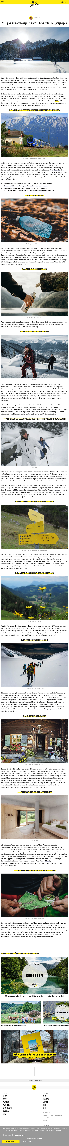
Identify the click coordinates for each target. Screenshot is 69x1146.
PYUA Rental (14, 409)
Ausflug (6, 1102)
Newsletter (46, 1117)
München (46, 1102)
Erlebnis (6, 1111)
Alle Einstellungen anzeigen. (34, 1138)
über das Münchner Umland (39, 78)
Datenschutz (46, 1125)
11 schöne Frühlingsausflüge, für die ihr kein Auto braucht (25, 188)
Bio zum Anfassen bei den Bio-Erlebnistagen (13, 1026)
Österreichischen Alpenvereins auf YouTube (37, 937)
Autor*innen (46, 1112)
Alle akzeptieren (11, 1141)
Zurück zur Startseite (34, 1080)
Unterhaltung (8, 1108)
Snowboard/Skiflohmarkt (46, 476)
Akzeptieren (27, 1141)
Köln (44, 1105)
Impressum (46, 1123)
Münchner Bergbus (57, 170)
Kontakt (45, 1120)
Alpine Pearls (31, 854)
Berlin (45, 1096)
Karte (5, 1114)
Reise (44, 1108)
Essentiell (7, 1135)
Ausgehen (6, 1105)
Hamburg (46, 1099)
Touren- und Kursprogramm (44, 709)
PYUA (57, 101)
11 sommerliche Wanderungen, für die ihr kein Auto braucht (25, 186)
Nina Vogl (37, 17)
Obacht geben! (24, 103)
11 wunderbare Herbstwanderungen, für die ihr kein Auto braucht (28, 184)
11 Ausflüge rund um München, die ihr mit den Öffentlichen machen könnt (31, 190)
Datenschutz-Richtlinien (56, 1130)
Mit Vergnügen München (34, 4)
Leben (5, 1096)
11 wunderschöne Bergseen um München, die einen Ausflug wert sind (34, 996)
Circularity (58, 490)
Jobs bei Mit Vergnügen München (53, 1115)
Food (5, 1099)
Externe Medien (20, 1135)
